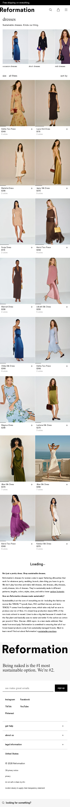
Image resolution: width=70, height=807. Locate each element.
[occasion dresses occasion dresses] (16, 48)
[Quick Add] (32, 129)
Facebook (25, 699)
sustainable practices (47, 631)
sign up (61, 688)
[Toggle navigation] (66, 10)
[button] (50, 10)
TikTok (8, 706)
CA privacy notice (11, 770)
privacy (7, 776)
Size (4, 76)
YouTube (24, 706)
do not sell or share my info (15, 782)
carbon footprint (57, 592)
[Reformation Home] (17, 9)
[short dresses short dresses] (42, 48)
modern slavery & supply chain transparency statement (25, 788)
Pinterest (9, 713)
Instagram (10, 699)
